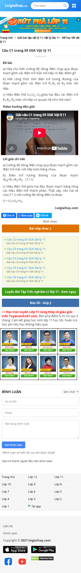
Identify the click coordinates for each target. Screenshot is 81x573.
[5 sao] (78, 221)
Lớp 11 (58, 477)
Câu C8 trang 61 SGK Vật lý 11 (26, 277)
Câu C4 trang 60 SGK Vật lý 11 (26, 249)
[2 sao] (65, 221)
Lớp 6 (31, 491)
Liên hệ (7, 526)
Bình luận (27, 215)
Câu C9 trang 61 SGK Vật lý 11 (26, 268)
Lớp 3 (31, 499)
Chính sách (10, 533)
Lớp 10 (6, 484)
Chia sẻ (10, 215)
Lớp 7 (5, 491)
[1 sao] (60, 221)
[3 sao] (69, 221)
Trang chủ (8, 477)
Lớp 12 (32, 477)
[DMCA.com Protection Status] (42, 561)
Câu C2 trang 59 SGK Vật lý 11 (26, 239)
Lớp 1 (5, 506)
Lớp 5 (58, 491)
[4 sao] (74, 221)
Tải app (36, 506)
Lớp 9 (31, 484)
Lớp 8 (58, 484)
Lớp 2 (58, 499)
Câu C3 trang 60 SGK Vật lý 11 (26, 258)
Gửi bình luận (13, 444)
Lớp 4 (5, 499)
